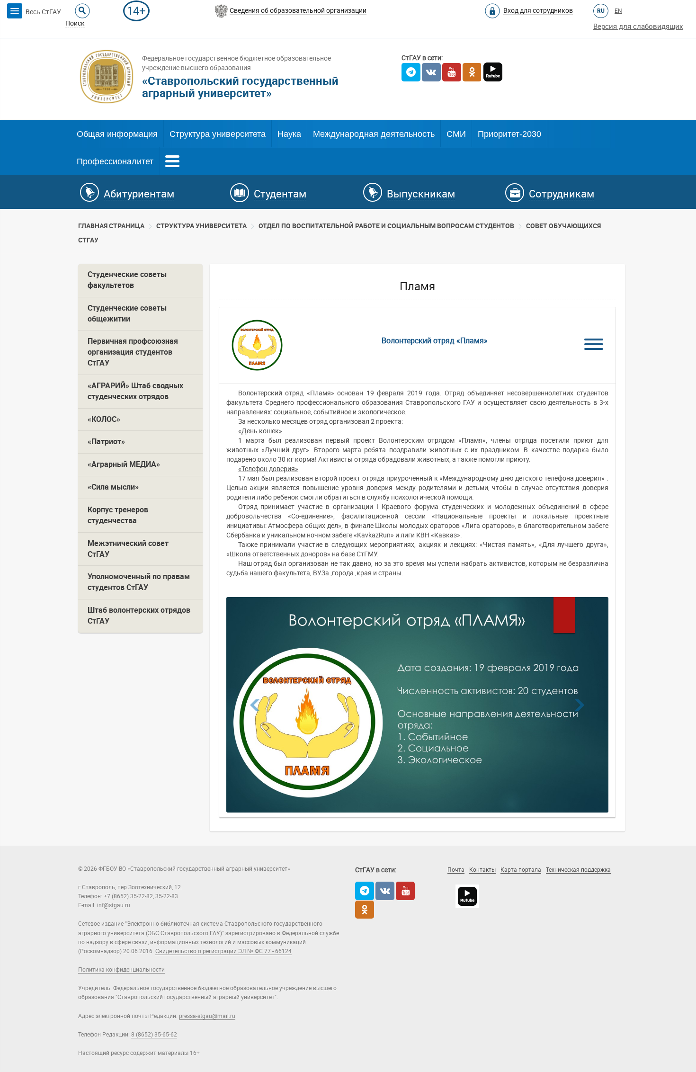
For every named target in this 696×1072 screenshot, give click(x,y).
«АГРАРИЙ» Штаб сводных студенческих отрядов (135, 391)
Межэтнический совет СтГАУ (128, 549)
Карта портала (520, 870)
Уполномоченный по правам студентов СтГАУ (139, 582)
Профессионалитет (115, 161)
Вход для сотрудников (538, 10)
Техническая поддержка (578, 870)
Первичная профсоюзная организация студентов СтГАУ (133, 352)
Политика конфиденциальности (121, 969)
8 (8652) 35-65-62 (154, 1034)
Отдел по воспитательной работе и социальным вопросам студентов (386, 226)
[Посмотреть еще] (172, 160)
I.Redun (555, 883)
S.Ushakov (495, 883)
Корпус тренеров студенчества (118, 515)
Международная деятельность (374, 134)
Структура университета (218, 134)
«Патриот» (106, 441)
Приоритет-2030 (509, 134)
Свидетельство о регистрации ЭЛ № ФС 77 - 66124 (223, 951)
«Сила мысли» (113, 486)
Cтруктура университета (201, 226)
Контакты (482, 870)
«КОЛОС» (104, 419)
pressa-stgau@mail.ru (207, 1016)
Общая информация (117, 134)
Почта (455, 870)
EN (618, 11)
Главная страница (111, 226)
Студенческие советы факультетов (127, 280)
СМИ (456, 134)
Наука (289, 134)
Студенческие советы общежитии (127, 313)
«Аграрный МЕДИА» (124, 464)
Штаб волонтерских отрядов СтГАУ (139, 615)
